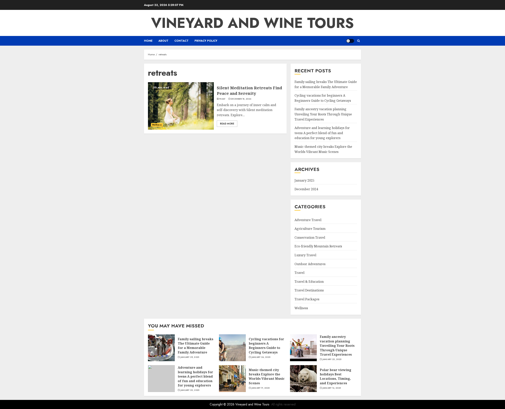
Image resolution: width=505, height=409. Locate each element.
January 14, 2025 (332, 388)
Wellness (157, 124)
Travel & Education (309, 281)
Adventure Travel (308, 220)
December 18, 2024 (241, 99)
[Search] (358, 41)
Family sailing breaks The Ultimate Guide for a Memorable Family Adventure (195, 345)
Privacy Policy (206, 41)
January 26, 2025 (261, 357)
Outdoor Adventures (310, 264)
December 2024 (306, 189)
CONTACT (181, 41)
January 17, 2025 (261, 388)
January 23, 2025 (332, 359)
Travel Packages (307, 299)
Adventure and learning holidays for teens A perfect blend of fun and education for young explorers (322, 133)
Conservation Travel (310, 237)
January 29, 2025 (189, 357)
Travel (299, 272)
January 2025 (304, 180)
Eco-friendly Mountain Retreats (318, 246)
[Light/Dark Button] (350, 41)
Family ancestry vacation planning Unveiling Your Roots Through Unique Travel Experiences (323, 114)
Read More (227, 123)
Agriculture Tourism (310, 228)
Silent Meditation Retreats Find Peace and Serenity (249, 90)
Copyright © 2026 (222, 404)
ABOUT (163, 41)
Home (148, 41)
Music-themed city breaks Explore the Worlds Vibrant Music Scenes (267, 376)
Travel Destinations (309, 290)
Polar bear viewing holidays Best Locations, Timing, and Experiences (335, 376)
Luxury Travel (305, 255)
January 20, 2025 (189, 390)
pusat (222, 99)
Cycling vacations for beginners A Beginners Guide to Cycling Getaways (266, 345)
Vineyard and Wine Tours (252, 23)
